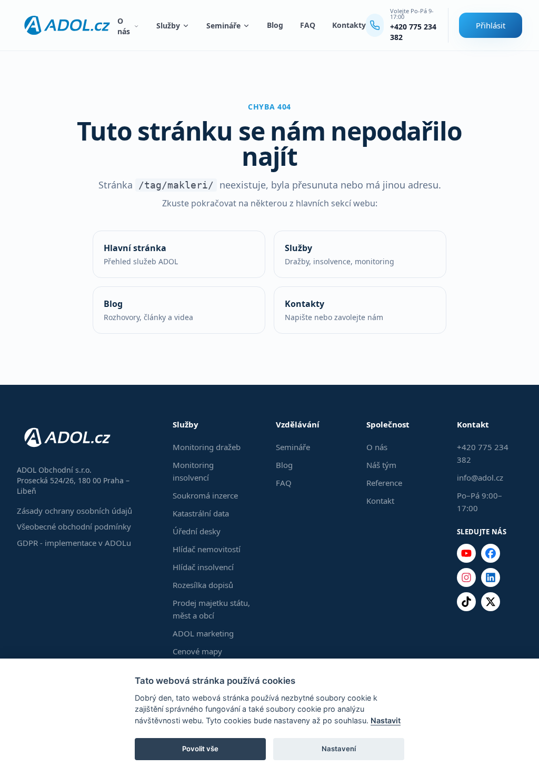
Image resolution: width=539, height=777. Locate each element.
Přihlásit (490, 25)
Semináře (223, 26)
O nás (123, 26)
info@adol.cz (480, 477)
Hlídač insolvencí (203, 567)
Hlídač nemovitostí (207, 549)
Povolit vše (200, 748)
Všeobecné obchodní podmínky (74, 526)
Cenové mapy (197, 651)
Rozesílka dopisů (203, 585)
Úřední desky (197, 531)
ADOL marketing (203, 633)
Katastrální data (201, 513)
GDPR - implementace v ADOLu (74, 542)
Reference (384, 482)
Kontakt (380, 500)
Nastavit (386, 720)
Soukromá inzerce (205, 495)
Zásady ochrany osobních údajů (74, 510)
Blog (275, 25)
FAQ (307, 25)
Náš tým (381, 465)
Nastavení (339, 748)
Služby (168, 26)
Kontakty (349, 25)
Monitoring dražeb (207, 447)
